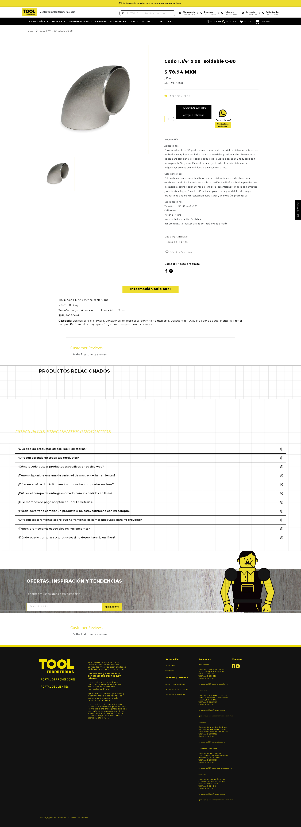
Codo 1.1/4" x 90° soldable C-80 (56, 31)
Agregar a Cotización (193, 114)
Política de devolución (176, 694)
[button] (38, 21)
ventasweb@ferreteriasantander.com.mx (214, 768)
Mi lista (248, 21)
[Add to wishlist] (166, 252)
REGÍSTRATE (112, 607)
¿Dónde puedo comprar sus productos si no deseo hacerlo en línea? (66, 537)
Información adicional (150, 289)
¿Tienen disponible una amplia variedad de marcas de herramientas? (66, 475)
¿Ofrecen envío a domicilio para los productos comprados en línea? (66, 484)
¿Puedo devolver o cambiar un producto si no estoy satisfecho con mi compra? (74, 511)
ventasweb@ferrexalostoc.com (212, 742)
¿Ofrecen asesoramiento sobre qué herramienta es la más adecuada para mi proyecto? (80, 519)
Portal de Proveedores (58, 679)
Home (29, 31)
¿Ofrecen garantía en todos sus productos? (48, 457)
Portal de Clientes (55, 686)
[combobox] (147, 13)
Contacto (169, 671)
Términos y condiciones (176, 689)
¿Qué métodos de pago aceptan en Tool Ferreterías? (55, 502)
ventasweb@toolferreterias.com (212, 710)
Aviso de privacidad (175, 684)
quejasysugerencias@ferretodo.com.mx (214, 716)
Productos (170, 666)
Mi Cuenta (231, 21)
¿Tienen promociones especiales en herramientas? (54, 528)
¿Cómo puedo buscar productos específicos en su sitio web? (61, 466)
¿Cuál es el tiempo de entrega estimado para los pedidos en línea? (65, 493)
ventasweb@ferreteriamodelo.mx (213, 684)
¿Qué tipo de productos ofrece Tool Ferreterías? (52, 448)
